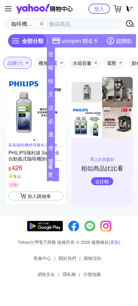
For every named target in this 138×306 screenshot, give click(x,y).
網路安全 (46, 274)
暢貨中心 (51, 69)
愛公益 (51, 162)
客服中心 (42, 258)
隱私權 (69, 274)
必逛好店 (51, 122)
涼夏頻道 (51, 109)
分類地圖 (92, 274)
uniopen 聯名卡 (80, 40)
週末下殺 (51, 135)
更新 (114, 242)
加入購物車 (39, 196)
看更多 (50, 174)
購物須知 (92, 258)
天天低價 (51, 95)
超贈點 (124, 40)
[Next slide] (61, 107)
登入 (99, 8)
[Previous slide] (10, 107)
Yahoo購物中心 (44, 8)
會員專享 (51, 149)
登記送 (51, 55)
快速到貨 (51, 82)
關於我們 (67, 258)
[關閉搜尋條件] (42, 24)
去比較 (102, 181)
